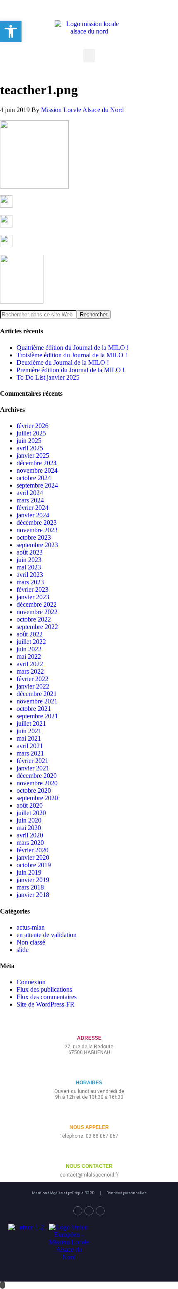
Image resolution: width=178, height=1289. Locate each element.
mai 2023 (29, 567)
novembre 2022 (37, 611)
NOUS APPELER (89, 1127)
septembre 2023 (37, 544)
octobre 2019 (34, 864)
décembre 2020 (37, 775)
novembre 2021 (37, 701)
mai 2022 (29, 656)
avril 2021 (30, 745)
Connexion (31, 981)
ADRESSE (89, 1038)
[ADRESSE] (89, 1024)
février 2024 (32, 507)
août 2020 (30, 805)
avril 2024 (30, 492)
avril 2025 (30, 448)
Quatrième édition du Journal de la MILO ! (73, 347)
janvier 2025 (33, 455)
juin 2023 (29, 559)
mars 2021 (30, 753)
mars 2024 (30, 500)
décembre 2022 (37, 604)
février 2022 (32, 678)
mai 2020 (29, 827)
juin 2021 (29, 730)
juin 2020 (29, 820)
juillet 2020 (31, 812)
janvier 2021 (33, 768)
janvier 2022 (33, 686)
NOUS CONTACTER (89, 1166)
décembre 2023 (37, 522)
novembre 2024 (37, 470)
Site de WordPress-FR (46, 1004)
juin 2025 (29, 440)
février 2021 (32, 760)
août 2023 (30, 552)
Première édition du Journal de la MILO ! (71, 369)
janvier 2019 (33, 879)
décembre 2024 (37, 462)
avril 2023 (30, 574)
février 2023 (32, 589)
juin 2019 (29, 872)
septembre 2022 (37, 626)
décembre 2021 (37, 693)
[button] (89, 55)
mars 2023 (30, 582)
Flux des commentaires (47, 996)
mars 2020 (30, 842)
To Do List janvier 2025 (48, 377)
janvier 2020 (33, 857)
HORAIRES (89, 1083)
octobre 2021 (34, 708)
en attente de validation (47, 934)
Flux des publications (44, 989)
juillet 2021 (31, 723)
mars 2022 (30, 671)
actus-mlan (31, 927)
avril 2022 (30, 663)
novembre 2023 (37, 529)
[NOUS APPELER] (89, 1113)
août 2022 (30, 634)
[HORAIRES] (89, 1069)
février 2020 (32, 850)
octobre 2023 (34, 537)
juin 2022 (29, 649)
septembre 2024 (37, 485)
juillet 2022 (31, 641)
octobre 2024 (34, 477)
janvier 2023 (33, 596)
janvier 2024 (33, 515)
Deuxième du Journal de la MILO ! (63, 362)
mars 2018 (30, 887)
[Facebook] (77, 1210)
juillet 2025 (31, 433)
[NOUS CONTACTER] (89, 1152)
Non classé (31, 942)
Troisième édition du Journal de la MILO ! (72, 355)
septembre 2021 (37, 716)
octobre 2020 (34, 790)
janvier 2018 (33, 894)
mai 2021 (29, 738)
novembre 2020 (37, 783)
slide (23, 949)
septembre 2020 (37, 797)
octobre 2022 (34, 619)
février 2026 (32, 425)
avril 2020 (30, 835)
